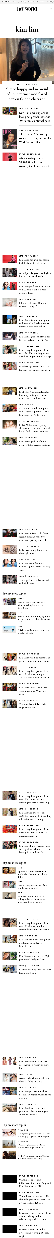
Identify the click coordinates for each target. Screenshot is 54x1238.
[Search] (3, 8)
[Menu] (51, 8)
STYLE (20, 84)
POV (21, 130)
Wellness (23, 1130)
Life (21, 109)
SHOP (22, 576)
